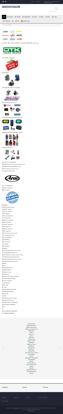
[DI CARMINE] (31, 359)
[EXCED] (31, 368)
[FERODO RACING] (31, 371)
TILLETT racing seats (6, 213)
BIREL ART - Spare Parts (6, 222)
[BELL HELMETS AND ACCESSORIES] (10, 276)
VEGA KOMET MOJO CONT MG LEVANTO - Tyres (11, 166)
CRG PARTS (47, 17)
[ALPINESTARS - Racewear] (8, 207)
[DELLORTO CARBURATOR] (31, 357)
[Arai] (31, 335)
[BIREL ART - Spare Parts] (7, 220)
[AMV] (31, 332)
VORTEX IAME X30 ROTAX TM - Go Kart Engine (11, 87)
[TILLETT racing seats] (7, 211)
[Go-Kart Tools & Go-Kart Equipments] (12, 154)
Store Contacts (5, 401)
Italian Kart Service (5, 274)
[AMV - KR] (31, 334)
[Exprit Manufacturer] (31, 369)
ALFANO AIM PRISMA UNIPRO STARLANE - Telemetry (12, 132)
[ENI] (31, 366)
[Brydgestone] (31, 347)
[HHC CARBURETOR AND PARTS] (9, 311)
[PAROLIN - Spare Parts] (7, 228)
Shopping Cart (56, 1)
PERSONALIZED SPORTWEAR (7, 291)
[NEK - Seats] (5, 285)
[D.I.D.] (31, 356)
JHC (2, 308)
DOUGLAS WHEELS (5, 239)
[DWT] (31, 361)
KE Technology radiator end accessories (9, 252)
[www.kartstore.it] (11, 7)
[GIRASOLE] (5, 387)
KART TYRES (54, 17)
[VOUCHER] (5, 293)
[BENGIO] (31, 342)
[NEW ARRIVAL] (12, 197)
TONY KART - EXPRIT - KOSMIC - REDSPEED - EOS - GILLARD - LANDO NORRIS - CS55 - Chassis (20, 43)
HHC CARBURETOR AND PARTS (8, 313)
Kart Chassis (10, 17)
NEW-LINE (17, 21)
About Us (4, 397)
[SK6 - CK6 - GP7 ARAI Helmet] (12, 178)
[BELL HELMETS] (31, 340)
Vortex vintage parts (6, 282)
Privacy (28, 397)
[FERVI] (31, 373)
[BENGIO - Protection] (7, 187)
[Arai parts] (31, 337)
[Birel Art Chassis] (31, 344)
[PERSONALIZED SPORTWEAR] (9, 289)
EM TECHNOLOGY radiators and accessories (10, 257)
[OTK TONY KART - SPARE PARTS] (12, 50)
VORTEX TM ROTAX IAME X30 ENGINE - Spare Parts (12, 117)
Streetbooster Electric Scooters (8, 300)
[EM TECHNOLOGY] (31, 364)
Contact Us (16, 397)
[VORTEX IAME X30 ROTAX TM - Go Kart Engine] (12, 80)
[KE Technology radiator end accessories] (11, 250)
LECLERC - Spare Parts (6, 226)
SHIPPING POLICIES (48, 2)
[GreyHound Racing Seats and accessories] (11, 259)
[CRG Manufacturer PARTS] (31, 352)
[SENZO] (4, 263)
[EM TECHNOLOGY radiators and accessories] (12, 254)
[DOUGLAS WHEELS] (7, 237)
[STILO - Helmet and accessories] (9, 233)
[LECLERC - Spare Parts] (7, 224)
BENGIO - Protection (6, 190)
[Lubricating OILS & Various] (12, 139)
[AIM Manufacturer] (31, 325)
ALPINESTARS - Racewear (7, 209)
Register (38, 1)
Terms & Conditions (43, 397)
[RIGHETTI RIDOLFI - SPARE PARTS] (10, 302)
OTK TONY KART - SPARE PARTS (8, 57)
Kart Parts (34, 17)
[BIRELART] (31, 346)
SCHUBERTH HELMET (6, 269)
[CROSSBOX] (31, 354)
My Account (47, 1)
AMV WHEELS (4, 248)
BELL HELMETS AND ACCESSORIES (8, 278)
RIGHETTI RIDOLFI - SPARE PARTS (8, 304)
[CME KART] (31, 351)
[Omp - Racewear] (6, 241)
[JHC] (3, 306)
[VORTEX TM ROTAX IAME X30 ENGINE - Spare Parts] (12, 109)
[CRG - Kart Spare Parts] (7, 215)
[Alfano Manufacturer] (31, 327)
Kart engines (18, 17)
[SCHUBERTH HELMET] (7, 267)
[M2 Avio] (24, 387)
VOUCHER (4, 295)
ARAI (13, 21)
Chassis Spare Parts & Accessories (8, 170)
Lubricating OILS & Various (7, 147)
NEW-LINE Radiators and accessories (9, 102)
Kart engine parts (26, 17)
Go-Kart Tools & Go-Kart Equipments (9, 162)
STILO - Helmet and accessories (8, 235)
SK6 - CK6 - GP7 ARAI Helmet (7, 185)
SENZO (3, 265)
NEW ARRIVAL (4, 205)
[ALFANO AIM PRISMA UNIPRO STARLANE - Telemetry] (12, 124)
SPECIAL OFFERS (5, 72)
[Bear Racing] (31, 339)
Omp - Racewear (5, 244)
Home (4, 17)
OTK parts (41, 17)
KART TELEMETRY (6, 21)
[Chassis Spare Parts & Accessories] (10, 168)
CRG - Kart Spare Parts (6, 218)
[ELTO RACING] (31, 362)
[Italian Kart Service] (6, 272)
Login (32, 1)
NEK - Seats (4, 287)
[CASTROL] (31, 349)
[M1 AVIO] (45, 387)
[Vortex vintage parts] (7, 280)
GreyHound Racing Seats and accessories (10, 261)
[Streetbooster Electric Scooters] (9, 298)
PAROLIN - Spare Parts (6, 231)
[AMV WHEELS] (6, 246)
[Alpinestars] (31, 330)
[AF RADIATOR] (31, 323)
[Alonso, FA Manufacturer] (31, 329)
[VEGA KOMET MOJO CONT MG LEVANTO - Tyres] (13, 164)
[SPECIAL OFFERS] (12, 65)
